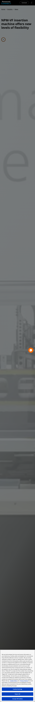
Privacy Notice (24, 681)
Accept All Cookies (17, 699)
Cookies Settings (17, 689)
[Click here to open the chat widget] (30, 350)
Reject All (17, 694)
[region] (17, 676)
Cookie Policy (13, 681)
